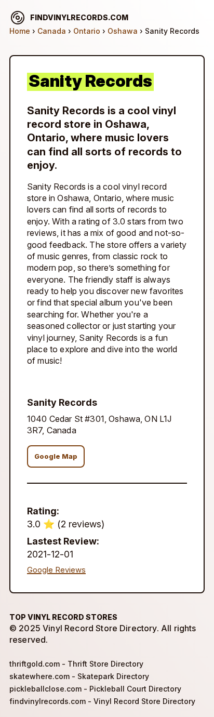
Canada (51, 30)
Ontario (86, 30)
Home (19, 30)
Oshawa (123, 30)
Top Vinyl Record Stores (63, 617)
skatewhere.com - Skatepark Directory (79, 676)
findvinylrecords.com (79, 17)
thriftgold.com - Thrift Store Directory (76, 663)
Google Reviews (56, 570)
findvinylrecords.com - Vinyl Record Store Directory (102, 701)
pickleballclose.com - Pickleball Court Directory (95, 688)
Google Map (55, 456)
